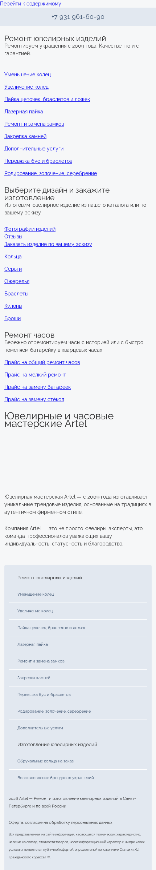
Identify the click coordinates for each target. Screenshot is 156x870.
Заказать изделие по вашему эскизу (48, 244)
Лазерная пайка (32, 644)
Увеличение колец (35, 610)
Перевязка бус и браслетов (44, 694)
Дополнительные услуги (40, 727)
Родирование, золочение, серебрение (54, 711)
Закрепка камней (33, 677)
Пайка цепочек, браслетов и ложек (51, 627)
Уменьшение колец (35, 594)
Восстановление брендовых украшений (55, 777)
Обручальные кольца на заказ (45, 761)
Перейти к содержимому (30, 4)
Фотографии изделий (30, 229)
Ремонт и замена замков (41, 661)
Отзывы (13, 236)
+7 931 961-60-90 (78, 16)
